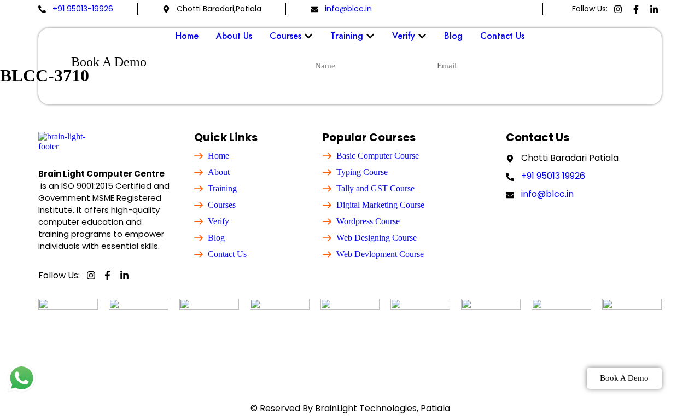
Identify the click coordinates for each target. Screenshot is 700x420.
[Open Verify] (422, 36)
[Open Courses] (308, 36)
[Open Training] (370, 36)
